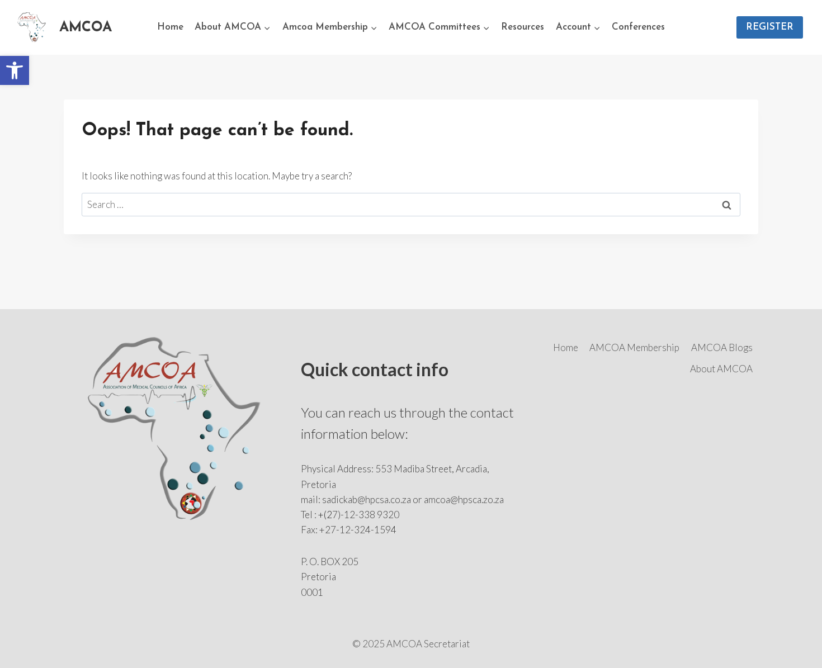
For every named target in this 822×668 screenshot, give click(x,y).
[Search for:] (411, 204)
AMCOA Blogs (722, 347)
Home (170, 27)
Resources (522, 27)
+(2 (325, 514)
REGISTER (769, 27)
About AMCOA (721, 369)
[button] (14, 70)
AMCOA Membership (634, 347)
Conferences (638, 27)
